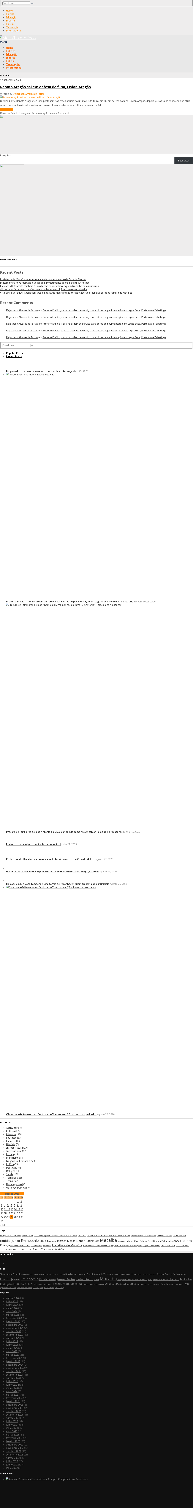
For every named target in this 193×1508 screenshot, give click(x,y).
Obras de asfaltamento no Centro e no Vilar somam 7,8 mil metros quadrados (43, 289)
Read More (6, 109)
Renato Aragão (40, 113)
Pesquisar (5, 155)
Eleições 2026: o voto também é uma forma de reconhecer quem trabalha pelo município (50, 286)
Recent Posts (14, 356)
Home (9, 10)
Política (10, 14)
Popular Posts (14, 353)
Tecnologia (12, 27)
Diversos (5, 113)
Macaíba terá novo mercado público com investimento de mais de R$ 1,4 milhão (45, 282)
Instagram (24, 113)
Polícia (10, 24)
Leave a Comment (59, 113)
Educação (11, 17)
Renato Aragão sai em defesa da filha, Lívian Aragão (45, 86)
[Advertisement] (22, 152)
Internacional (13, 30)
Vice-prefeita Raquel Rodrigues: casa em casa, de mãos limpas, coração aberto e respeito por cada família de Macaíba (66, 292)
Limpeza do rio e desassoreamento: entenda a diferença (39, 589)
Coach (14, 113)
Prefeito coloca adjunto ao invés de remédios (33, 1280)
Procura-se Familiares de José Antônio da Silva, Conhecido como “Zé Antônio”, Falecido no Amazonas (64, 1049)
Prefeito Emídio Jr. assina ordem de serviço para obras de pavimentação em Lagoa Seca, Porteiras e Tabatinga (104, 310)
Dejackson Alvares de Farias (28, 93)
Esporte (10, 20)
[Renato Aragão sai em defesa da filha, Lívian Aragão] (30, 97)
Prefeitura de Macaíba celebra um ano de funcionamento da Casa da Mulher (43, 279)
